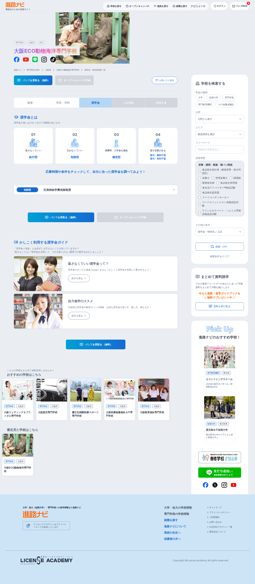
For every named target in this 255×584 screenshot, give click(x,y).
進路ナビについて (175, 526)
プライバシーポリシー (219, 512)
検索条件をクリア (219, 256)
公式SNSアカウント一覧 (220, 527)
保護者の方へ (172, 538)
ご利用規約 (214, 517)
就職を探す (171, 520)
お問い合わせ (215, 522)
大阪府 (48, 70)
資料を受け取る (222, 306)
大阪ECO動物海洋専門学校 (67, 70)
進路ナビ (18, 70)
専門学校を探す (33, 70)
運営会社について (217, 531)
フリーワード (203, 142)
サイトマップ (215, 507)
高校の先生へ (172, 532)
